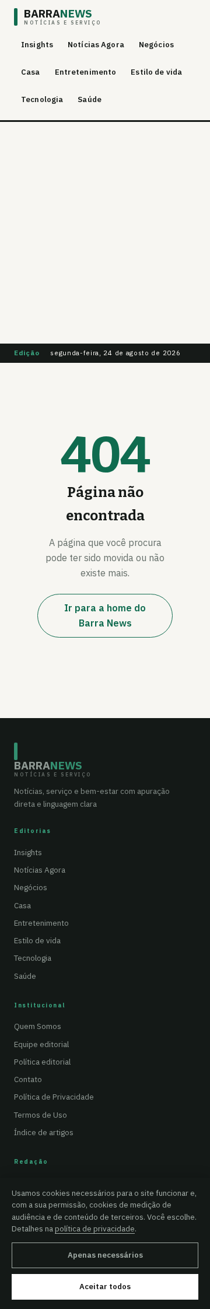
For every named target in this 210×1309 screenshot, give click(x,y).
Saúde (90, 99)
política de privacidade (95, 1228)
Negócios (156, 45)
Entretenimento (86, 72)
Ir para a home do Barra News (105, 615)
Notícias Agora (96, 45)
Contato (28, 1079)
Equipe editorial (41, 1044)
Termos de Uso (40, 1115)
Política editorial (42, 1061)
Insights (37, 45)
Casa (30, 72)
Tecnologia (42, 99)
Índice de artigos (44, 1132)
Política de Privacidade (54, 1096)
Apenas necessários (105, 1255)
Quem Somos (37, 1026)
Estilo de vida (156, 72)
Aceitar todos (105, 1287)
